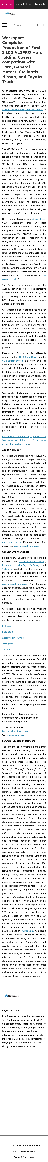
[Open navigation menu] (4, 25)
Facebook (7, 565)
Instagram (7, 569)
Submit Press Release (24, 1151)
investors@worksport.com (15, 731)
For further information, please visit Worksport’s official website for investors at (24, 440)
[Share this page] (44, 25)
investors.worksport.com (17, 444)
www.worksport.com (15, 735)
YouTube (33, 565)
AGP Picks (7, 4)
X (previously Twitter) (32, 561)
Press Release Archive (28, 1145)
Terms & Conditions (24, 1157)
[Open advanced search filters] (36, 25)
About (11, 1145)
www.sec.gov (27, 931)
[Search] (30, 25)
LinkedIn (20, 565)
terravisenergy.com (12, 542)
